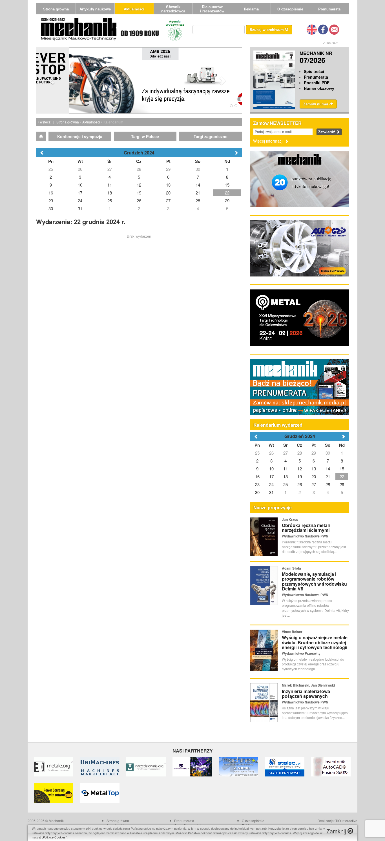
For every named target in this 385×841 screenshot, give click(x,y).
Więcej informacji (268, 141)
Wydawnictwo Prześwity (301, 653)
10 (271, 469)
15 (342, 469)
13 (313, 469)
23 (257, 484)
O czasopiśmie (290, 9)
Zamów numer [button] (316, 104)
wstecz (45, 121)
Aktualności (134, 9)
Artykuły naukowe (95, 9)
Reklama (251, 9)
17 (271, 476)
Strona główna (56, 9)
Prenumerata (329, 9)
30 (328, 453)
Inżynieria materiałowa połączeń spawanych (306, 694)
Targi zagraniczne (210, 136)
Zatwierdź (327, 131)
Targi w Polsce (145, 136)
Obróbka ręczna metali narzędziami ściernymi (306, 528)
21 (328, 476)
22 (342, 476)
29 (313, 453)
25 (257, 453)
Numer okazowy (319, 88)
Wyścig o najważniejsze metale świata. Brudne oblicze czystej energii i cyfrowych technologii (315, 642)
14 (328, 469)
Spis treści (314, 71)
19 (299, 476)
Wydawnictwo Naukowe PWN (305, 536)
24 (271, 484)
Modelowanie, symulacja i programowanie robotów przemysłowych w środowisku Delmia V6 (314, 581)
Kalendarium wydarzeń (277, 425)
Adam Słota (291, 568)
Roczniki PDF (316, 82)
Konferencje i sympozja (79, 136)
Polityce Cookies (54, 837)
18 (285, 476)
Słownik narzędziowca (173, 9)
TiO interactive (346, 820)
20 (313, 476)
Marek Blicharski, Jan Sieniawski (308, 685)
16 (257, 476)
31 (271, 492)
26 (271, 453)
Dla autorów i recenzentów (212, 9)
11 (285, 469)
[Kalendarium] (41, 136)
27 (285, 453)
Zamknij (337, 831)
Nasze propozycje (272, 507)
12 (299, 469)
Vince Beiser (292, 631)
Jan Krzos (290, 519)
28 (299, 453)
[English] (312, 29)
